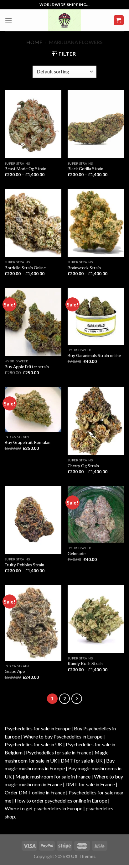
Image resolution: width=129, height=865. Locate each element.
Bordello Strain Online (25, 267)
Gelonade (76, 553)
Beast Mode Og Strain (25, 168)
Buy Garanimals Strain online (94, 355)
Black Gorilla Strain (85, 168)
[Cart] (119, 20)
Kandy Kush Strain (85, 663)
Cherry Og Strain (83, 465)
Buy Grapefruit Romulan (27, 442)
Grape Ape (15, 671)
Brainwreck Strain (84, 267)
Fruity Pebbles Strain (24, 564)
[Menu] (8, 20)
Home (34, 42)
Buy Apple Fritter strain (27, 366)
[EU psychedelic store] (64, 20)
